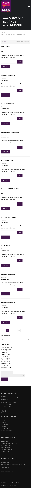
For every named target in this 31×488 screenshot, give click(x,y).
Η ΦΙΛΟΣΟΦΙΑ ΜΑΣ (6, 449)
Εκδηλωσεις (4, 361)
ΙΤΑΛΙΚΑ (3, 426)
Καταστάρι (4, 367)
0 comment (5, 52)
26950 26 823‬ (6, 407)
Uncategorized (5, 347)
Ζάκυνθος (4, 363)
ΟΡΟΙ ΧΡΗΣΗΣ (5, 452)
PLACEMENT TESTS (6, 431)
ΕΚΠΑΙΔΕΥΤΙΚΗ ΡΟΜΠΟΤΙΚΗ (9, 443)
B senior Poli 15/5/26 (8, 302)
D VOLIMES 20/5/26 (7, 104)
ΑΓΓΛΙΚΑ (3, 420)
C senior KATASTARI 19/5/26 (10, 189)
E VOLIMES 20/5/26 (7, 160)
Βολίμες (3, 354)
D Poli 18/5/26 (5, 246)
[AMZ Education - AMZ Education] (6, 6)
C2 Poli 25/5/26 (6, 47)
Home (3, 32)
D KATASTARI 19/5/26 (8, 217)
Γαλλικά (3, 356)
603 (19, 330)
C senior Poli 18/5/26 (8, 274)
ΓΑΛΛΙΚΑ (3, 422)
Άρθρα (3, 352)
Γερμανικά (4, 359)
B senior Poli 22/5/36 (8, 75)
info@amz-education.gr (9, 402)
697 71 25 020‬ (6, 404)
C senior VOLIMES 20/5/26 (10, 132)
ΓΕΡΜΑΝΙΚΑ (4, 424)
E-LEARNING (4, 441)
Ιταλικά (3, 365)
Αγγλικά (3, 350)
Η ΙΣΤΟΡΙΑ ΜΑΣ (5, 447)
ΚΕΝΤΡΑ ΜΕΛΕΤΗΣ (6, 445)
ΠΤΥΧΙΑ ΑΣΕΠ (5, 428)
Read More (5, 66)
